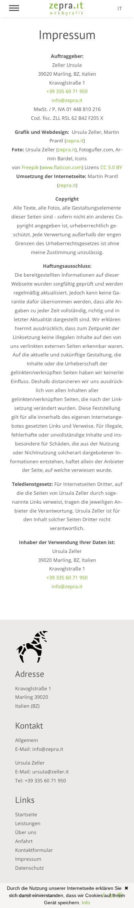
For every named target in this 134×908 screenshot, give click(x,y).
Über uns (25, 832)
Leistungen (28, 823)
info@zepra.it (67, 100)
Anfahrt (24, 841)
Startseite (26, 814)
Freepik (30, 167)
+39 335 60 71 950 (67, 91)
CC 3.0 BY (111, 167)
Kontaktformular (34, 850)
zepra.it (74, 140)
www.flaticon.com (61, 167)
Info (86, 902)
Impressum (28, 859)
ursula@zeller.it (50, 771)
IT (120, 8)
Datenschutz (29, 868)
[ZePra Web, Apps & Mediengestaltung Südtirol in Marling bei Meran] (66, 8)
